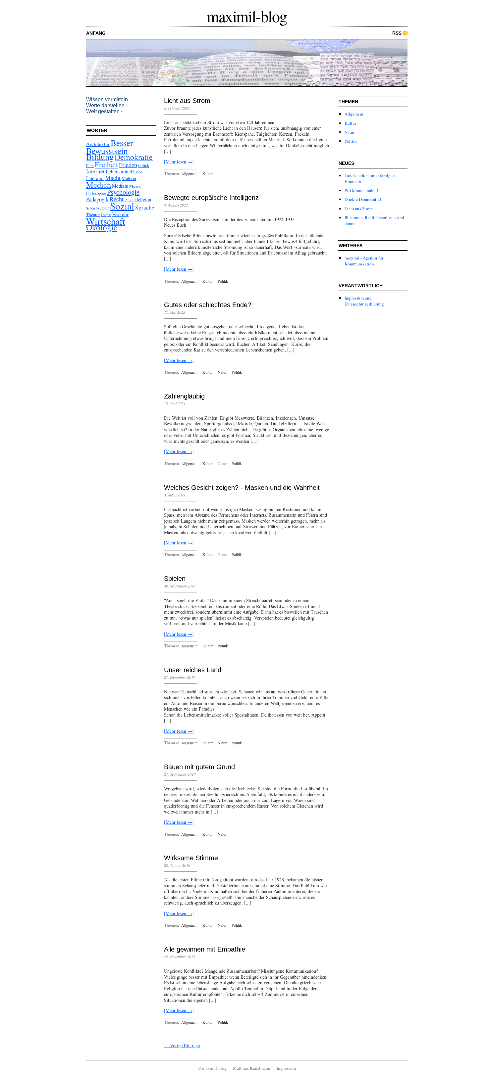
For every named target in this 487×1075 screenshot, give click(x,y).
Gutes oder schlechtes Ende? (207, 304)
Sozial (122, 205)
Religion (143, 199)
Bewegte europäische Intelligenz (211, 197)
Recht (117, 199)
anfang (96, 33)
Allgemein (189, 173)
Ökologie (101, 227)
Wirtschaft (105, 221)
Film (90, 165)
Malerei (129, 178)
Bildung (100, 156)
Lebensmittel (119, 171)
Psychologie (123, 192)
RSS (397, 33)
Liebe (137, 171)
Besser (122, 142)
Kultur (207, 173)
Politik (223, 281)
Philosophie (96, 193)
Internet (95, 171)
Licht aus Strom (187, 100)
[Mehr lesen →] (179, 162)
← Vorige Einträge (182, 1045)
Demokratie (134, 157)
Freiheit (106, 164)
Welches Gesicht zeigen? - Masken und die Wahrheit (242, 487)
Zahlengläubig (184, 396)
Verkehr (120, 213)
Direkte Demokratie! (363, 199)
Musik (135, 186)
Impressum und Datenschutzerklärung (364, 301)
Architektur (98, 144)
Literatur (95, 177)
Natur (222, 372)
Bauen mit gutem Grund (199, 767)
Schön (90, 208)
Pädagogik (97, 199)
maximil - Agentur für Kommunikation (364, 261)
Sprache (144, 207)
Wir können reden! (361, 190)
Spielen (175, 578)
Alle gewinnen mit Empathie (204, 949)
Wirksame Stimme (191, 858)
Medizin (120, 185)
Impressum (286, 1068)
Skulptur (102, 208)
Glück (143, 165)
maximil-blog (247, 15)
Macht (113, 177)
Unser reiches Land (192, 670)
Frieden (128, 165)
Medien (98, 184)
